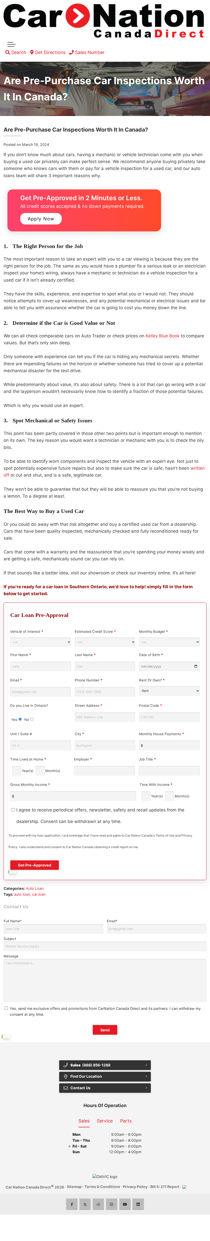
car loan (39, 894)
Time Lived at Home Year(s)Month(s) (35, 765)
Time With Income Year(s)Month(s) (164, 790)
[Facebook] (72, 1204)
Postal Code (150, 705)
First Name (20, 655)
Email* (112, 921)
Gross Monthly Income (30, 785)
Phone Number (88, 680)
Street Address (88, 705)
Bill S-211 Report (165, 1186)
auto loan (22, 894)
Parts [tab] (126, 1121)
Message (11, 956)
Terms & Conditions (102, 1186)
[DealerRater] (98, 1204)
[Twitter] (85, 1204)
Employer (83, 759)
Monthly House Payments (161, 734)
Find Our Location (86, 1076)
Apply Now (41, 218)
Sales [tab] (84, 1121)
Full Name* (13, 921)
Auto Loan (35, 888)
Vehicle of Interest (26, 631)
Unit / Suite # (21, 734)
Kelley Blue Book (163, 335)
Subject (10, 939)
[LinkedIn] (138, 1204)
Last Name (85, 655)
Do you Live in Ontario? (29, 712)
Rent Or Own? (152, 680)
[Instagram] (112, 1204)
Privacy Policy (135, 1186)
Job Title (147, 759)
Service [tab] (105, 1121)
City (79, 734)
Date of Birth (151, 655)
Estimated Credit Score (95, 631)
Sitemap (74, 1186)
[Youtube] (125, 1204)
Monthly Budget (153, 631)
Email (16, 680)
